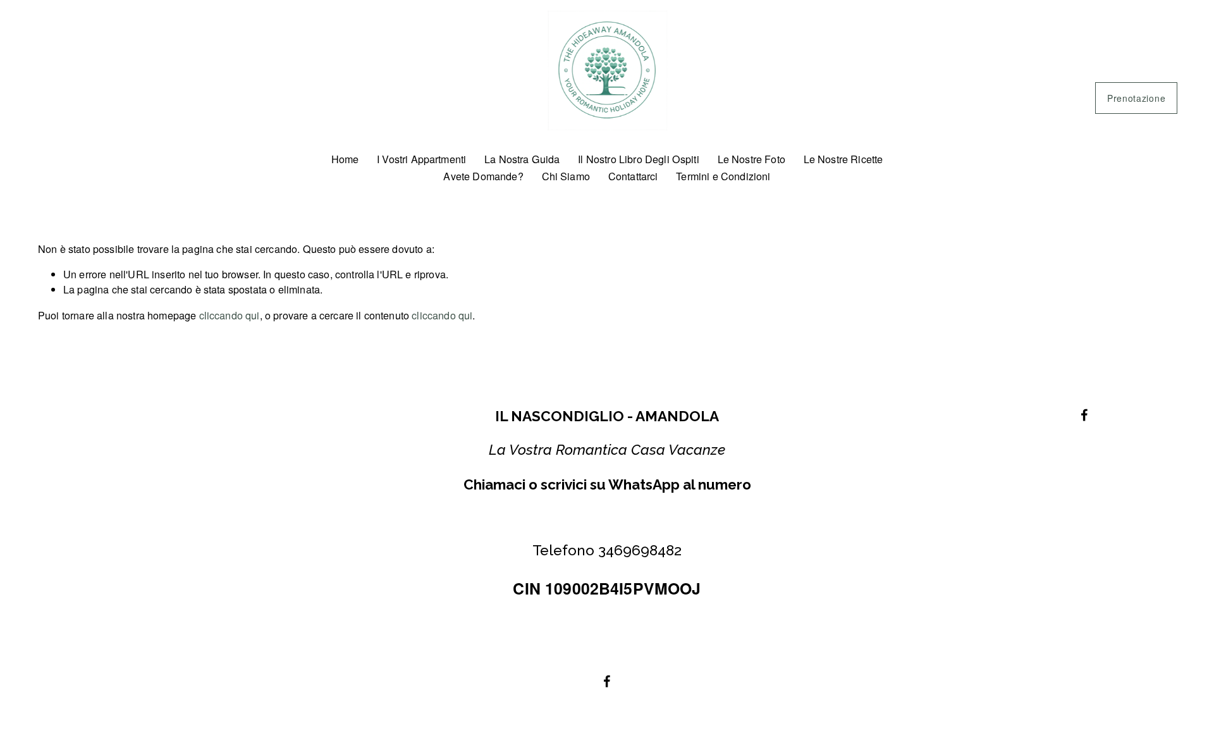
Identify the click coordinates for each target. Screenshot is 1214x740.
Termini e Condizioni (723, 175)
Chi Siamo (566, 175)
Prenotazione (1136, 98)
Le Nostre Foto (751, 158)
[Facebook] (607, 681)
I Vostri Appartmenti (421, 158)
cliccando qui (229, 315)
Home (345, 158)
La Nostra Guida (522, 158)
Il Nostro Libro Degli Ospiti (638, 158)
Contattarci (633, 175)
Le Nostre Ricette (843, 158)
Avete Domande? (483, 175)
